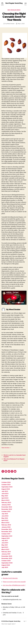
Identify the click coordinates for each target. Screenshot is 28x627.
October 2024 (6, 482)
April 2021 (4, 547)
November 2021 (6, 531)
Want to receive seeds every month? (14, 582)
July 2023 (4, 491)
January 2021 (5, 554)
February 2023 (6, 502)
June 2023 (4, 493)
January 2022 (6, 527)
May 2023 (4, 496)
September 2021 (6, 536)
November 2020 (6, 558)
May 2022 (4, 518)
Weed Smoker (10, 23)
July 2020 (4, 567)
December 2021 (6, 529)
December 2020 (6, 556)
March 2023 (5, 500)
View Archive (5, 447)
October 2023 (6, 484)
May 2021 (4, 545)
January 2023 (6, 505)
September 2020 (7, 563)
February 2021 (6, 551)
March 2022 (5, 522)
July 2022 (4, 513)
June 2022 (4, 516)
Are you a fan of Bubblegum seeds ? (14, 585)
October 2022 (5, 511)
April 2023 (4, 498)
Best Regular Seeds (14, 10)
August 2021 (5, 538)
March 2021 (5, 549)
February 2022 (6, 525)
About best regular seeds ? (8, 624)
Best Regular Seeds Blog (14, 3)
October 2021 (5, 534)
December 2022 (6, 507)
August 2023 (5, 489)
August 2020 (5, 565)
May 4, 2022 (21, 23)
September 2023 (6, 487)
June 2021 (4, 543)
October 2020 (6, 560)
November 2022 (6, 509)
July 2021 (4, 540)
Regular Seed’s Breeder (10, 578)
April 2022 (4, 520)
